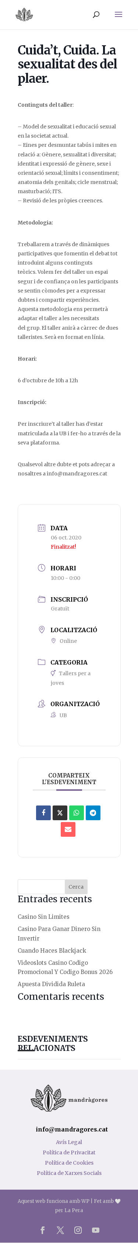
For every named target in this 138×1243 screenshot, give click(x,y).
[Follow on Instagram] (78, 1230)
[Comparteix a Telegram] (93, 812)
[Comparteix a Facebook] (43, 812)
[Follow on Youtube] (95, 1230)
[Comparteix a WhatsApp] (76, 812)
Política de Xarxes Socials (69, 1173)
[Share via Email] (68, 829)
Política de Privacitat (69, 1152)
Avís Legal (69, 1142)
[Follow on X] (60, 1230)
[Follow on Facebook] (42, 1230)
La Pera (73, 1210)
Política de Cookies (69, 1162)
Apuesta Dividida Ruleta (51, 984)
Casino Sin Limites (44, 916)
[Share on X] (60, 812)
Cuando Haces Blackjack (52, 950)
